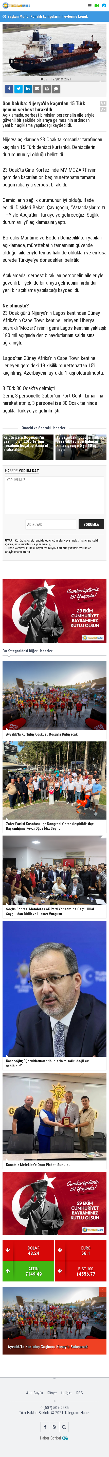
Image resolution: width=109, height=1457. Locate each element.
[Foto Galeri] (103, 5)
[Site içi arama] (64, 1427)
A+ (103, 103)
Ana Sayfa (34, 1393)
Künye (52, 1393)
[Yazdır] (47, 89)
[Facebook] (9, 89)
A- (103, 109)
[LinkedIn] (28, 89)
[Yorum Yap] (56, 89)
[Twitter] (18, 89)
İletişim (66, 1393)
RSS (79, 1393)
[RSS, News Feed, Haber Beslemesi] (54, 1427)
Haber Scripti (50, 1438)
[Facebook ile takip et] (45, 1427)
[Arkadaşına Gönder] (37, 89)
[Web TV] (96, 5)
